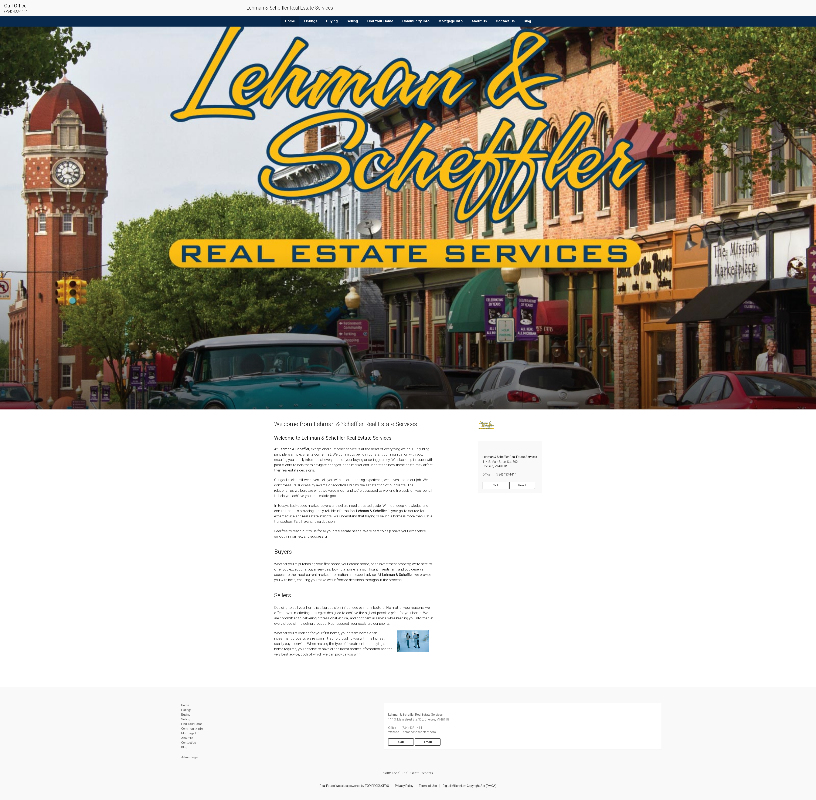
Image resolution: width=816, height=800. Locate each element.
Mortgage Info (450, 21)
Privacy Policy (404, 785)
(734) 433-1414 (506, 474)
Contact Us (505, 21)
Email (522, 485)
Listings (310, 21)
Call (495, 485)
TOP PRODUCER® (377, 785)
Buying (332, 21)
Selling (352, 21)
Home (290, 21)
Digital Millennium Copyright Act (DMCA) (469, 785)
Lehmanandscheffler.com (418, 732)
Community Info (415, 21)
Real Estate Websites (334, 785)
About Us (479, 21)
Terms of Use (428, 785)
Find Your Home (380, 21)
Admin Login (189, 757)
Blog (527, 21)
